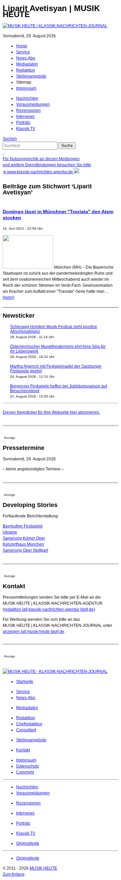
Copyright (25, 772)
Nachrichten (27, 98)
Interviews (25, 116)
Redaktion (25, 70)
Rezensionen (28, 110)
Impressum (26, 88)
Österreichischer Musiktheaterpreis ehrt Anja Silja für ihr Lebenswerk (58, 349)
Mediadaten (27, 64)
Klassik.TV (25, 128)
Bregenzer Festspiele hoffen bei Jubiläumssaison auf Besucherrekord (58, 388)
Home (21, 46)
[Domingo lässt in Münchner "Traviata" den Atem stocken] (28, 267)
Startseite (24, 681)
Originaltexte (27, 843)
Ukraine (10, 532)
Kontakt (23, 750)
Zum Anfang (14, 874)
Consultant (26, 730)
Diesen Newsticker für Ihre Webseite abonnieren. (51, 412)
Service (23, 52)
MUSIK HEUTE (43, 868)
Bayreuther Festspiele (23, 526)
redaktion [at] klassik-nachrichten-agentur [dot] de (49, 609)
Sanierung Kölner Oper (24, 538)
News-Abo (25, 58)
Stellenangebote (31, 76)
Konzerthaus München (23, 544)
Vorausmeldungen (33, 104)
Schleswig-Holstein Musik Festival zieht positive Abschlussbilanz (53, 329)
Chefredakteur (29, 724)
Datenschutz (27, 766)
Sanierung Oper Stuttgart (25, 550)
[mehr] (8, 297)
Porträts (23, 122)
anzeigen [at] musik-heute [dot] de (33, 631)
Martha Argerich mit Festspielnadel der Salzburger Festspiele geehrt (56, 368)
